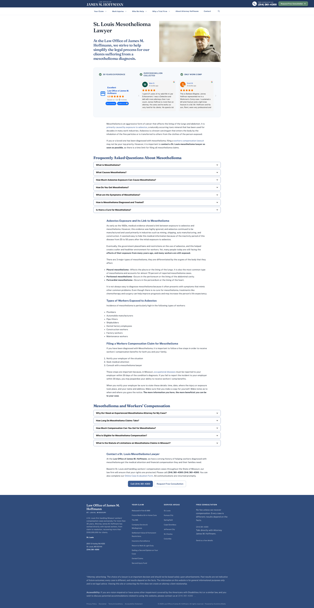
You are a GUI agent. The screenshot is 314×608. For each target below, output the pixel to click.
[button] (218, 11)
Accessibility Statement (134, 604)
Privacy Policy (91, 604)
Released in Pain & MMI (141, 511)
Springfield (168, 520)
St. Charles (168, 534)
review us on (121, 103)
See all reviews (111, 103)
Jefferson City (169, 529)
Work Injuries (118, 11)
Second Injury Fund (139, 563)
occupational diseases (165, 372)
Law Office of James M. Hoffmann (118, 92)
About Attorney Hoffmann (187, 11)
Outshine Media (220, 604)
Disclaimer (102, 604)
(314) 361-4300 (92, 550)
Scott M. (190, 83)
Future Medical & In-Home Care (144, 515)
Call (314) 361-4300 (140, 484)
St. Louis (167, 511)
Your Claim (99, 11)
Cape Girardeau (170, 525)
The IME (135, 520)
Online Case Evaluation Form (139, 476)
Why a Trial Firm (159, 11)
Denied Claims (137, 558)
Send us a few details (204, 540)
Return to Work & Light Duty (143, 546)
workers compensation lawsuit (189, 140)
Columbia (167, 539)
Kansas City (168, 515)
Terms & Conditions (115, 604)
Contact (207, 11)
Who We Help (138, 11)
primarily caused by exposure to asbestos (126, 127)
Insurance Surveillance (141, 541)
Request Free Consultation (292, 4)
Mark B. (152, 83)
